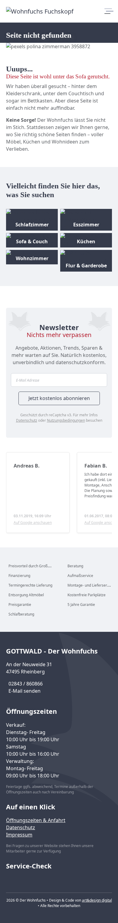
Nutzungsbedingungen (66, 420)
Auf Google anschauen (33, 522)
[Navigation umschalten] (108, 11)
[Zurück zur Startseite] (40, 11)
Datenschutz (26, 420)
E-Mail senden (24, 691)
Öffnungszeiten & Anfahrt (35, 820)
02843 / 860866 (25, 683)
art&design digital (97, 900)
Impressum (19, 834)
